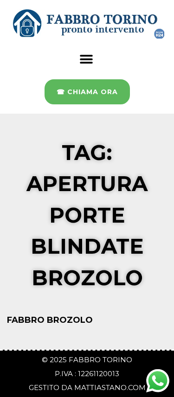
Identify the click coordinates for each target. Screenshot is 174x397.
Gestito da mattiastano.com (87, 387)
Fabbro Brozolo (51, 320)
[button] (86, 59)
